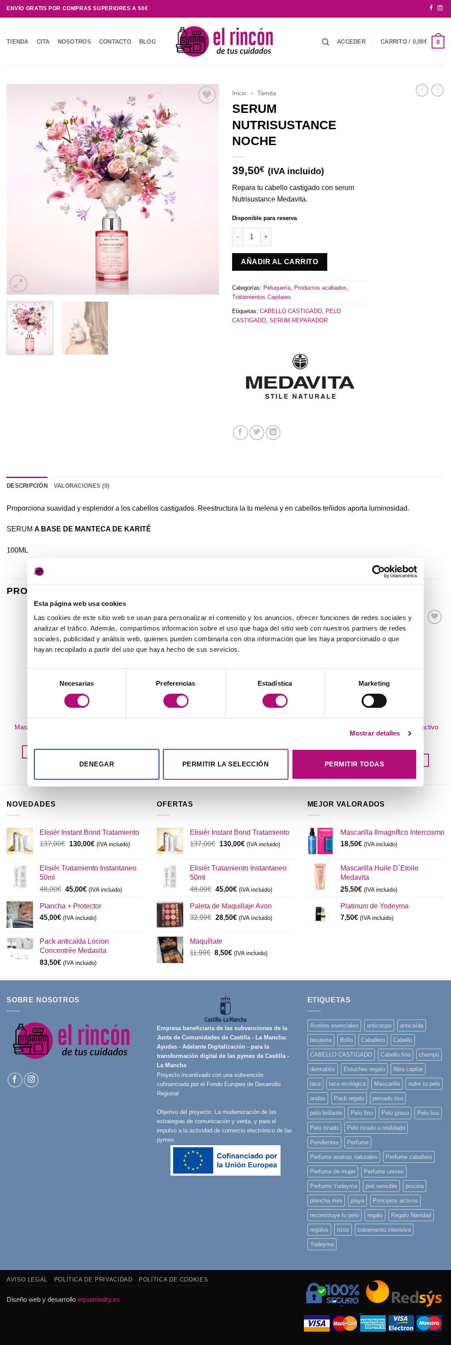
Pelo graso (395, 1113)
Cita (43, 41)
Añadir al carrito (279, 261)
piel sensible (381, 1186)
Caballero (373, 1040)
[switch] (176, 701)
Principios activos (395, 1200)
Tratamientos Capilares (261, 297)
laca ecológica (347, 1083)
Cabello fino (395, 1054)
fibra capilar (408, 1069)
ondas (317, 1098)
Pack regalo (349, 1098)
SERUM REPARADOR (299, 320)
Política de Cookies (173, 1280)
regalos (319, 1229)
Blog (147, 41)
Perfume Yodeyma (333, 1186)
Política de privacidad (93, 1280)
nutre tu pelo (424, 1083)
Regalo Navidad (411, 1215)
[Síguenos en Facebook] (431, 8)
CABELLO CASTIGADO (291, 311)
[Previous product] (437, 90)
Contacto (115, 41)
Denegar (96, 764)
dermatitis (322, 1069)
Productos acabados (320, 287)
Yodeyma (322, 1244)
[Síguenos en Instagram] (440, 8)
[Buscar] (325, 42)
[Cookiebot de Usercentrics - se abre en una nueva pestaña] (378, 571)
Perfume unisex (384, 1171)
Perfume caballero (409, 1157)
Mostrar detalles (375, 733)
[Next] (203, 189)
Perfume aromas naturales (343, 1157)
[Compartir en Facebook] (240, 432)
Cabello (402, 1040)
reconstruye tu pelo (334, 1215)
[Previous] (22, 189)
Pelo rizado (324, 1128)
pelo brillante (326, 1113)
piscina (415, 1186)
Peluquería (277, 287)
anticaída (411, 1025)
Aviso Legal (27, 1280)
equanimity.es (99, 1299)
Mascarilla (387, 1083)
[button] (351, 42)
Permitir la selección (225, 764)
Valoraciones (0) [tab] (81, 485)
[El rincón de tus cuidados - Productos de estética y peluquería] (225, 41)
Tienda (18, 41)
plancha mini (326, 1200)
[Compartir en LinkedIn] (273, 432)
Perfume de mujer (332, 1171)
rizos (343, 1229)
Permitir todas (354, 764)
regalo (375, 1215)
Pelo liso (428, 1113)
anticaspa (379, 1025)
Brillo (346, 1040)
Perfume (358, 1142)
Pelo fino (362, 1113)
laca (315, 1083)
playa (357, 1200)
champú (429, 1054)
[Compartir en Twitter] (256, 432)
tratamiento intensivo (384, 1229)
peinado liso (388, 1098)
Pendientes (324, 1142)
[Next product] (422, 90)
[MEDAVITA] (298, 382)
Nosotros (74, 41)
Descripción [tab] (27, 485)
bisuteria (321, 1040)
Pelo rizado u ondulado (376, 1128)
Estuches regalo (364, 1069)
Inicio (239, 93)
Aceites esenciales (334, 1025)
